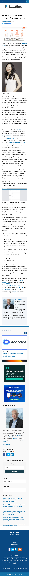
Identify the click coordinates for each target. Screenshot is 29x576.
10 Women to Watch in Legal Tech (16, 142)
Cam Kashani (17, 286)
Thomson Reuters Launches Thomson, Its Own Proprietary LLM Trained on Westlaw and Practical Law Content (14, 512)
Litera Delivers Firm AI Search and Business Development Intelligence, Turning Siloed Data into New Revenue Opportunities (14, 354)
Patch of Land (10, 138)
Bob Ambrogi (18, 299)
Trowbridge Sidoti (6, 135)
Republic (15, 291)
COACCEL (20, 287)
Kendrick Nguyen (6, 289)
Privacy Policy (14, 544)
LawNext (15, 438)
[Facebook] (5, 454)
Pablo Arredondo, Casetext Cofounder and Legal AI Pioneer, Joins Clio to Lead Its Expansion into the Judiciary (13, 499)
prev (24, 333)
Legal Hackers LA (16, 144)
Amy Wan (18, 130)
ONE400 (7, 284)
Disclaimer (14, 542)
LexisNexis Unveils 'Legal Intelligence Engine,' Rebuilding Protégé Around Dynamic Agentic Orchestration (13, 519)
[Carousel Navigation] (14, 333)
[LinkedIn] (12, 454)
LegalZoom (10, 286)
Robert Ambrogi (6, 21)
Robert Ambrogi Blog (14, 7)
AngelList (13, 293)
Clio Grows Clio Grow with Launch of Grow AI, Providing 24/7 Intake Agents (14, 524)
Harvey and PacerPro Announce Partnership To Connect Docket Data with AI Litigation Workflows (14, 506)
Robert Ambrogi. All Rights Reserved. (19, 568)
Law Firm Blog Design (14, 574)
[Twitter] (8, 454)
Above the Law (12, 437)
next (26, 333)
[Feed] (20, 549)
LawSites (19, 435)
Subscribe (14, 471)
